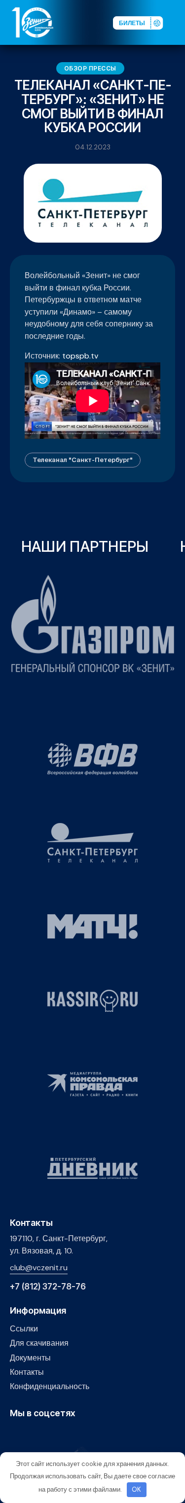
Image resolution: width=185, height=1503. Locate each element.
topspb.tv (80, 356)
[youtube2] (31, 1434)
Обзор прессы (90, 68)
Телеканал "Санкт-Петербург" (83, 460)
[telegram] (61, 1434)
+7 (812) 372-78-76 (48, 1287)
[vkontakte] (15, 1434)
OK (136, 1489)
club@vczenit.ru (39, 1267)
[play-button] (46, 1434)
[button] (177, 22)
